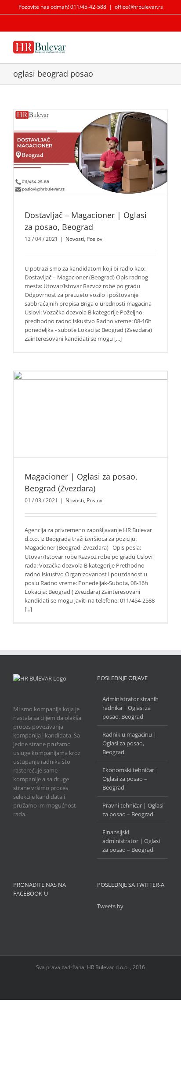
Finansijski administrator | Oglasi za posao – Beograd (131, 841)
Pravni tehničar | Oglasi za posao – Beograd (132, 809)
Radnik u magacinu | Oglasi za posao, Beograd (129, 743)
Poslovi (95, 239)
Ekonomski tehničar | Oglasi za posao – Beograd (130, 778)
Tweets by (110, 906)
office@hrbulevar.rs (139, 7)
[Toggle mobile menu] (164, 47)
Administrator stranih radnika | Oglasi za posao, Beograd (130, 707)
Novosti (74, 239)
